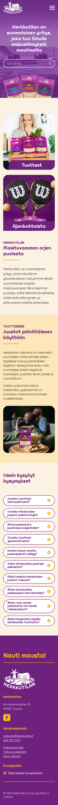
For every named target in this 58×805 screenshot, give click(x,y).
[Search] (50, 63)
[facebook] (6, 717)
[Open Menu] (52, 7)
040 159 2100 (11, 740)
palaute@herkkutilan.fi (18, 736)
